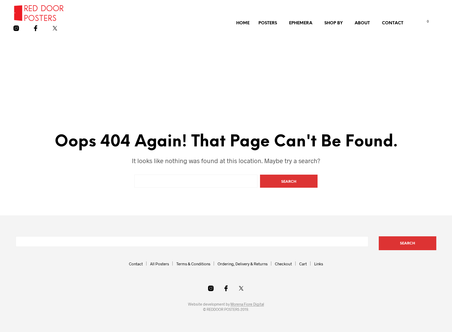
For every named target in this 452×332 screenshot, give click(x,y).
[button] (422, 21)
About (362, 23)
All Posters (159, 263)
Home (243, 23)
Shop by (333, 23)
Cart (303, 263)
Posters (267, 23)
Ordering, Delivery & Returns (243, 263)
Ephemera (300, 23)
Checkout (283, 263)
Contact (392, 23)
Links (318, 263)
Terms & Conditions (193, 263)
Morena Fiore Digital (247, 304)
